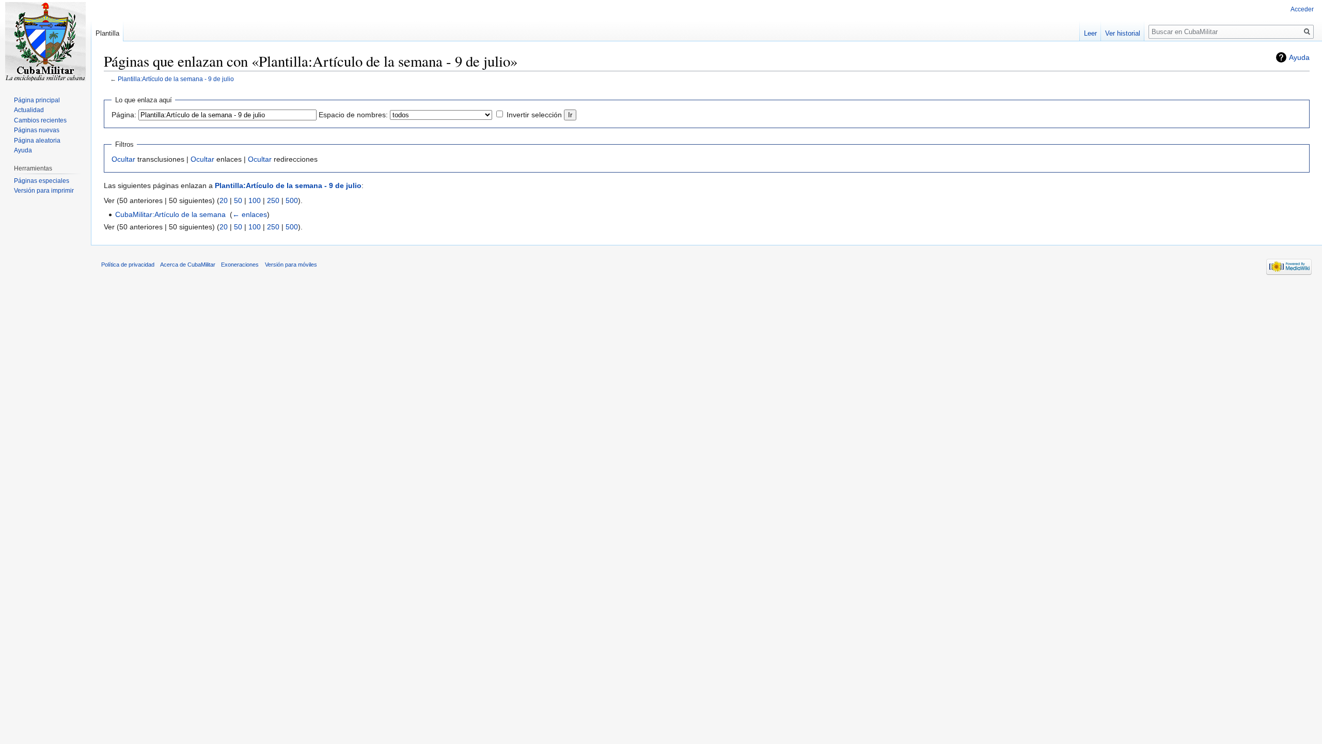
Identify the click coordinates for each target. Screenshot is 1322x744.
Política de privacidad (127, 264)
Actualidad (29, 110)
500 (292, 200)
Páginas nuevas (36, 130)
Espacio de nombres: (353, 115)
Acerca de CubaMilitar (187, 264)
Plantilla (107, 33)
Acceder (1302, 9)
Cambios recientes (40, 120)
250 (273, 200)
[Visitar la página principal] (45, 41)
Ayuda (1299, 57)
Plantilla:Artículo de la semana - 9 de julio (176, 78)
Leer (1090, 33)
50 (238, 200)
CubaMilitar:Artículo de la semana (170, 214)
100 (254, 200)
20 (223, 200)
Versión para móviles (291, 264)
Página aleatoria (37, 140)
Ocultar (123, 159)
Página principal (37, 100)
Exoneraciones (240, 264)
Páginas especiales (41, 180)
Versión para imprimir (44, 190)
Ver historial (1122, 33)
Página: (124, 115)
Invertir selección (534, 115)
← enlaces (249, 214)
